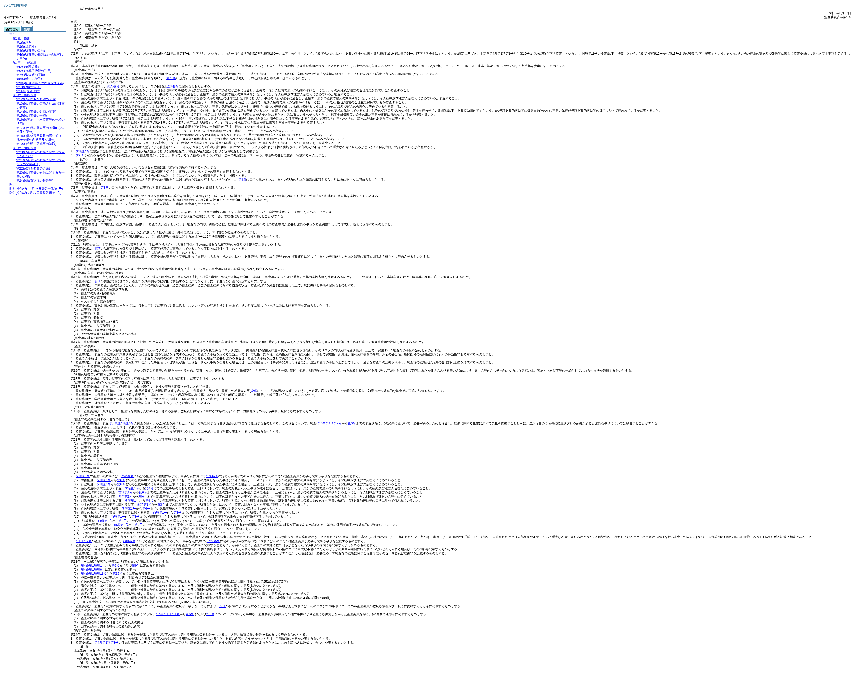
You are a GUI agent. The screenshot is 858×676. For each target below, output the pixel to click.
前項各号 (129, 541)
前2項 (80, 155)
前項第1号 (83, 151)
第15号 (117, 573)
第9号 (136, 565)
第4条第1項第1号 (93, 565)
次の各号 (113, 86)
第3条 (242, 179)
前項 (97, 248)
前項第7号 (83, 476)
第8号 (210, 614)
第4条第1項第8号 (93, 569)
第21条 (171, 78)
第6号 (121, 480)
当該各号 (172, 86)
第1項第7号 (84, 541)
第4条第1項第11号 (93, 573)
